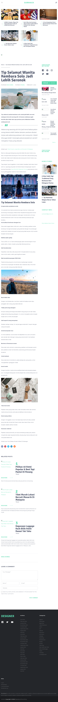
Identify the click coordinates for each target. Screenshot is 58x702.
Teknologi (41, 645)
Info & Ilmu (41, 632)
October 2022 (23, 643)
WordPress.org (4, 688)
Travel (23, 84)
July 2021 (22, 671)
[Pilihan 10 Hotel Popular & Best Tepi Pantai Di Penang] (7, 464)
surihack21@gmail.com (47, 214)
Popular (45, 83)
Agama (41, 619)
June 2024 (22, 619)
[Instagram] (52, 70)
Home (2, 64)
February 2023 (23, 636)
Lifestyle (41, 636)
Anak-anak (41, 621)
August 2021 (23, 669)
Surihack (29, 3)
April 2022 (22, 654)
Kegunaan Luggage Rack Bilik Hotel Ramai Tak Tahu (25, 529)
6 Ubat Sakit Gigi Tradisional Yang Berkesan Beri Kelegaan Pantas (47, 179)
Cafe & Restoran (43, 625)
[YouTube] (47, 74)
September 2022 (24, 645)
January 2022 (23, 660)
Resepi (41, 641)
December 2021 (24, 661)
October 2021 (23, 665)
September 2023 (24, 628)
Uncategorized (42, 654)
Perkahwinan (42, 639)
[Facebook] (43, 70)
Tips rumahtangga (43, 649)
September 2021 (24, 667)
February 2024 (23, 621)
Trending (41, 652)
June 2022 (22, 650)
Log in (2, 682)
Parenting (41, 637)
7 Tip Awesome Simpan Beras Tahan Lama (49, 200)
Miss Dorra (10, 84)
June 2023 (22, 634)
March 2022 (23, 656)
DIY (40, 628)
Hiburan (41, 630)
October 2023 (23, 626)
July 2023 (22, 632)
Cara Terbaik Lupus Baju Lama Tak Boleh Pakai (54, 101)
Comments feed (5, 686)
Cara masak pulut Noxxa (54, 133)
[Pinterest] (47, 70)
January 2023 (23, 637)
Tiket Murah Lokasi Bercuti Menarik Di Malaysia (20, 149)
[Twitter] (43, 74)
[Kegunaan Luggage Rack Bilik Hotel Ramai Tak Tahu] (7, 523)
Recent (53, 83)
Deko (40, 626)
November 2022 (24, 641)
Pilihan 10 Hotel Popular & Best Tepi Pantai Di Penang (25, 469)
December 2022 (24, 639)
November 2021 (23, 663)
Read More (4, 477)
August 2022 (23, 647)
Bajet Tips (41, 623)
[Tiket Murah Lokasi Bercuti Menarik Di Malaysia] (7, 492)
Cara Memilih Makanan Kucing (19, 169)
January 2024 (23, 623)
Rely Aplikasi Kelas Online (48, 223)
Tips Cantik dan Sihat (44, 647)
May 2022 (22, 652)
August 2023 (23, 630)
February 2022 (23, 658)
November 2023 (24, 625)
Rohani (41, 643)
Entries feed (4, 684)
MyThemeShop (23, 699)
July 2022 (22, 649)
